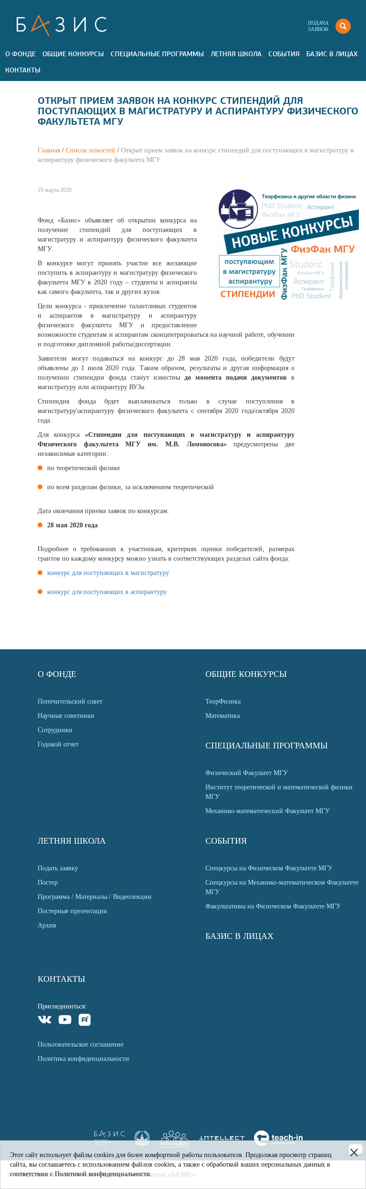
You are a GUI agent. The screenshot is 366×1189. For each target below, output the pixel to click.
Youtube (65, 1021)
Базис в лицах (331, 54)
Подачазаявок (318, 26)
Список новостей (90, 150)
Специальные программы (157, 54)
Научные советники (66, 715)
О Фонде (20, 54)
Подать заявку (58, 868)
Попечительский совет (70, 701)
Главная (49, 150)
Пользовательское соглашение (80, 1044)
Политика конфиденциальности (83, 1058)
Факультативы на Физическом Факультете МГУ (273, 906)
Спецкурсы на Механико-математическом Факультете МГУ (281, 887)
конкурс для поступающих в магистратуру (108, 572)
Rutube (85, 1021)
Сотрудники (55, 730)
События (284, 54)
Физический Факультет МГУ (246, 772)
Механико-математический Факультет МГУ (267, 811)
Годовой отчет (58, 744)
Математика (222, 715)
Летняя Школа (236, 54)
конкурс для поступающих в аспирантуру (107, 591)
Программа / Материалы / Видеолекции (95, 896)
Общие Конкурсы (73, 54)
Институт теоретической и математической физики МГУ (279, 792)
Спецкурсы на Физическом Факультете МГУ (269, 868)
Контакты (23, 70)
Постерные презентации (72, 911)
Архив (47, 925)
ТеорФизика (223, 701)
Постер (48, 882)
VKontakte (45, 1021)
